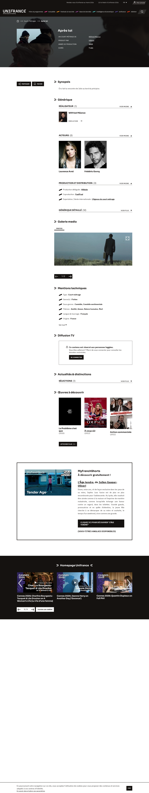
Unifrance (122, 12)
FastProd (79, 194)
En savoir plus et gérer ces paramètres (31, 791)
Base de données (85, 12)
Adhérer (134, 12)
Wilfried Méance (95, 37)
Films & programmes (36, 12)
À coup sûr (89, 431)
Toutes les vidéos (45, 609)
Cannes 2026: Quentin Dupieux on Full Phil (114, 597)
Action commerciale (120, 432)
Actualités (51, 12)
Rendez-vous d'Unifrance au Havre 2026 (80, 2)
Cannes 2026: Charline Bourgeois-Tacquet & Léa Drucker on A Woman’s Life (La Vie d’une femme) (35, 598)
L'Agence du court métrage (103, 199)
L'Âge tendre (85, 482)
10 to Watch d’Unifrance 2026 (108, 2)
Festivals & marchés (67, 12)
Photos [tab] (59, 228)
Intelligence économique (105, 12)
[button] (127, 238)
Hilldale (91, 40)
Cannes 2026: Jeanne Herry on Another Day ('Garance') (72, 597)
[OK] (129, 788)
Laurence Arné (66, 171)
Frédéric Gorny (92, 171)
